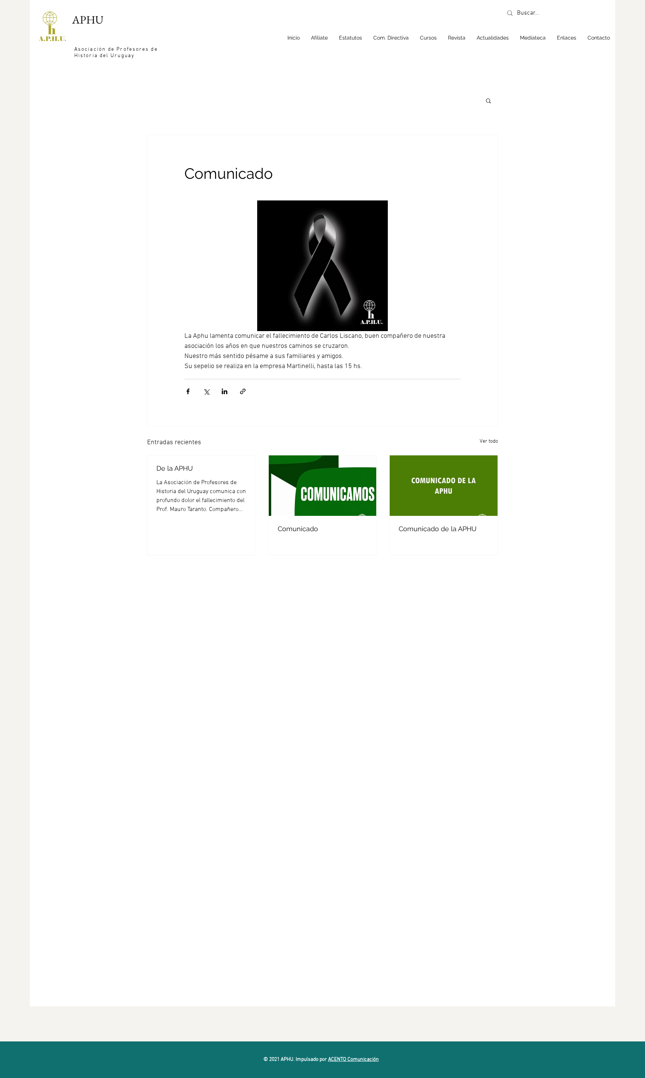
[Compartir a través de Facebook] (187, 391)
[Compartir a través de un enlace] (242, 391)
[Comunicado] (323, 485)
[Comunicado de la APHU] (444, 485)
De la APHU (174, 468)
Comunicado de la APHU (438, 529)
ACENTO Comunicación (353, 1059)
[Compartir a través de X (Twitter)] (206, 391)
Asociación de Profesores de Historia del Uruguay (116, 52)
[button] (428, 37)
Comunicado (298, 529)
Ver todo (489, 441)
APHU (87, 19)
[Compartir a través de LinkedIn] (224, 391)
